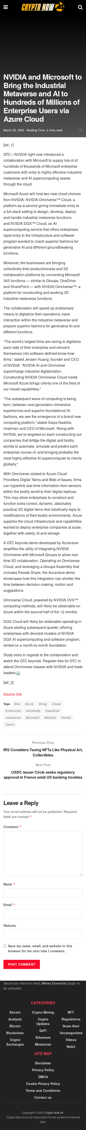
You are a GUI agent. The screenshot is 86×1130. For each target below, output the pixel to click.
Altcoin (15, 1012)
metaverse (13, 717)
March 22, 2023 (13, 130)
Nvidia (66, 717)
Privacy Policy (43, 1070)
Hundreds (33, 711)
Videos (71, 1039)
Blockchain (15, 1032)
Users (10, 724)
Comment (12, 826)
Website (9, 925)
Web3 (71, 1046)
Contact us (43, 1097)
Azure (29, 704)
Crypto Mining (43, 1012)
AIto (17, 704)
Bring (43, 704)
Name (9, 884)
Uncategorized (71, 1032)
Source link (12, 694)
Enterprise (13, 711)
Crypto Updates (43, 1021)
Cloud (56, 704)
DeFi (43, 1030)
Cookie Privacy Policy (43, 1083)
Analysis (15, 1019)
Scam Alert (71, 1026)
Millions (50, 717)
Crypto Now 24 (54, 1112)
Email (9, 904)
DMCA (43, 1076)
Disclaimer (43, 1063)
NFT (71, 1012)
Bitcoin (15, 1026)
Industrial (52, 711)
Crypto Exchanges (15, 1042)
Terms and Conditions (43, 1090)
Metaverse (43, 1044)
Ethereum (43, 1037)
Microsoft (32, 717)
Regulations (70, 1019)
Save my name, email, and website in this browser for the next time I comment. (40, 948)
